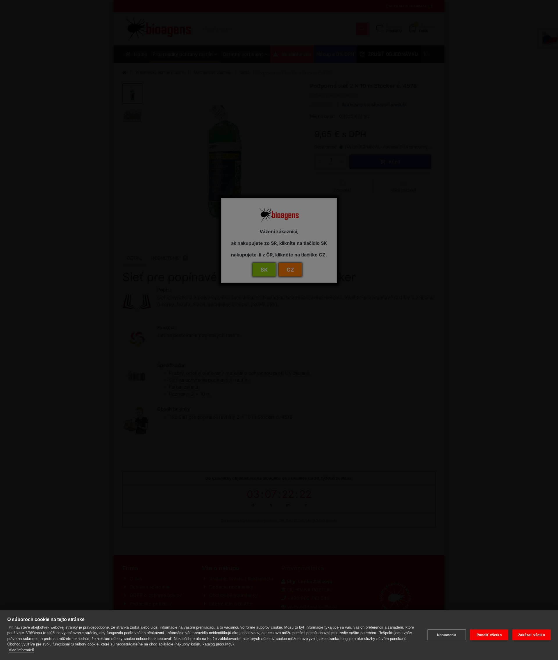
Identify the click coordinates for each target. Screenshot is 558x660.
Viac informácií (21, 650)
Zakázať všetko (531, 635)
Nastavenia (447, 635)
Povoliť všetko (489, 635)
